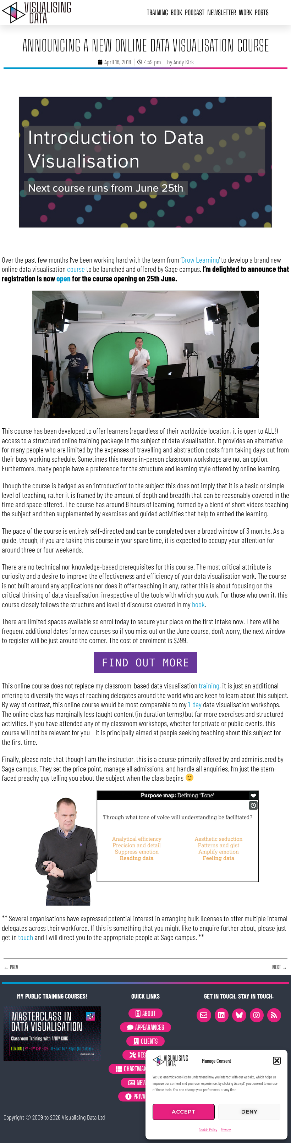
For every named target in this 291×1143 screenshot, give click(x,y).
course (76, 268)
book (198, 604)
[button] (276, 1060)
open (63, 278)
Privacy (226, 1129)
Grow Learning (200, 259)
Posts (262, 12)
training (209, 685)
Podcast (194, 12)
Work (245, 12)
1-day (195, 704)
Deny (249, 1111)
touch (25, 936)
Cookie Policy (208, 1129)
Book (176, 12)
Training (157, 12)
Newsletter (221, 12)
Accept (184, 1111)
